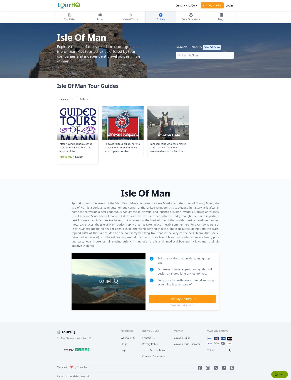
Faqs (123, 350)
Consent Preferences (154, 356)
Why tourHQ (128, 338)
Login (229, 5)
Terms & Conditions (153, 350)
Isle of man (212, 47)
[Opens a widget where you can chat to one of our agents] (279, 374)
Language (65, 99)
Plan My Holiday (212, 5)
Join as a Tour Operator (187, 344)
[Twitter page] (215, 367)
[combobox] (205, 55)
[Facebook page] (200, 368)
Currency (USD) (185, 5)
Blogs (124, 344)
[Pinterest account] (232, 368)
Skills (82, 99)
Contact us (148, 338)
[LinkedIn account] (224, 368)
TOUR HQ (68, 376)
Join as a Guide (182, 338)
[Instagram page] (208, 368)
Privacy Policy (150, 344)
